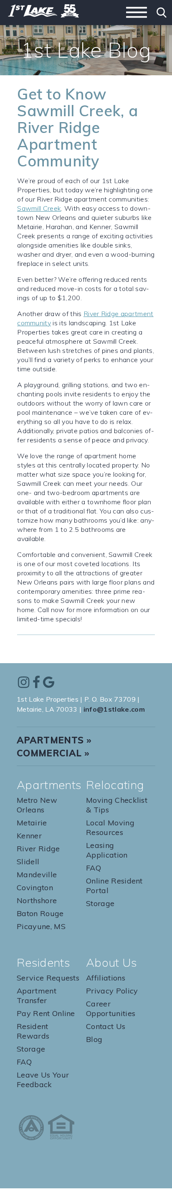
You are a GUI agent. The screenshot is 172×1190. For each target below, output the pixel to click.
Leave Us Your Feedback (43, 1079)
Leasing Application (107, 850)
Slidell (28, 861)
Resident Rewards (33, 1031)
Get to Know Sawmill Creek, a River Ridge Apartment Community (77, 127)
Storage (100, 903)
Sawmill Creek (39, 208)
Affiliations (105, 978)
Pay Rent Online (46, 1013)
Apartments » (54, 740)
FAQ (93, 868)
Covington (35, 887)
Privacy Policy (112, 991)
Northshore (37, 900)
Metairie (32, 822)
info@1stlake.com (114, 709)
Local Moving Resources (110, 827)
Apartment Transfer (36, 995)
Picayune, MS (41, 926)
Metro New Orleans (37, 805)
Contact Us (105, 1026)
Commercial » (53, 753)
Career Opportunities (110, 1008)
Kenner (29, 835)
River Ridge (38, 848)
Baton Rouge (40, 913)
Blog (94, 1039)
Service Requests (48, 978)
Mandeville (37, 874)
